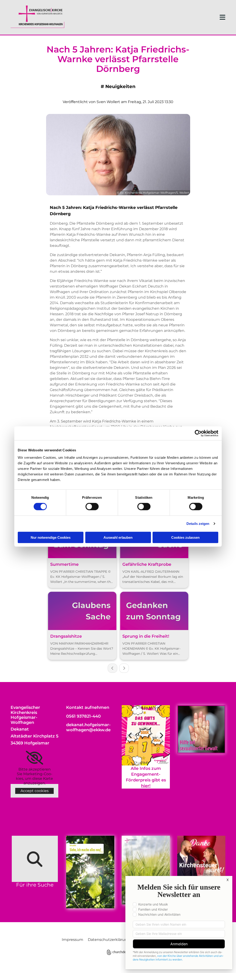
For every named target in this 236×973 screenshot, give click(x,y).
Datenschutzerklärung (109, 939)
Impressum (72, 939)
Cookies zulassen (185, 537)
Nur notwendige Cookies (51, 537)
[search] (35, 859)
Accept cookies (35, 791)
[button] (164, 17)
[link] (34, 758)
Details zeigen (197, 524)
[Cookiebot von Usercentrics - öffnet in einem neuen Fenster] (198, 433)
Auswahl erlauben (118, 537)
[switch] (92, 506)
